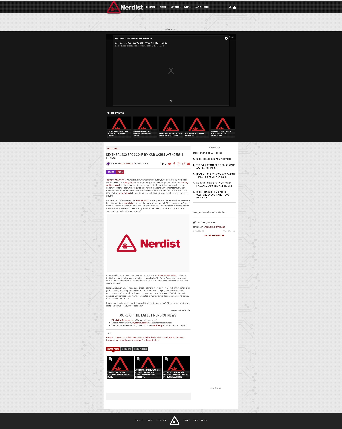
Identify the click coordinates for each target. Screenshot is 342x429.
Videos (163, 7)
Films (120, 172)
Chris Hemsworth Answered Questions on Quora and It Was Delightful (212, 195)
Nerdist (125, 7)
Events (187, 7)
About (150, 420)
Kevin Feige (129, 203)
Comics (111, 172)
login (234, 7)
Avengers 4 (111, 337)
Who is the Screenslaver (122, 320)
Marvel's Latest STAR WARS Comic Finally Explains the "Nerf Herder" (214, 184)
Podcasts (150, 7)
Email (188, 163)
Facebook (174, 163)
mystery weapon (140, 322)
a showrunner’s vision (166, 275)
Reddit (183, 163)
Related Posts (113, 349)
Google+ (179, 163)
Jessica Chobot (142, 200)
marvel (165, 337)
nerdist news (135, 340)
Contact (139, 420)
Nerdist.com (174, 420)
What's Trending (140, 349)
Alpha (198, 7)
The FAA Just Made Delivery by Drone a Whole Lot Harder (215, 166)
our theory (157, 325)
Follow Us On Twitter (214, 235)
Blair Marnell (126, 163)
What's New (126, 349)
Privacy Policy (200, 420)
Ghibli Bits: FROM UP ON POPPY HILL (213, 159)
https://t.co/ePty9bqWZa (214, 227)
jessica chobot (144, 337)
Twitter (169, 163)
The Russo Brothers (150, 340)
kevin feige (156, 337)
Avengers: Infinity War (127, 337)
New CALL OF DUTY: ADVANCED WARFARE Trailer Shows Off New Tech (215, 175)
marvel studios (121, 340)
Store (206, 7)
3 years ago (198, 231)
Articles (175, 7)
